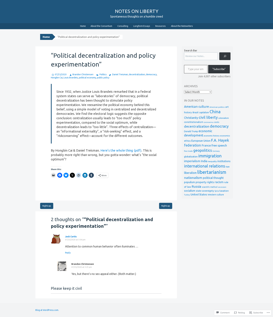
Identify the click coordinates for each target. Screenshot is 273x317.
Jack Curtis (71, 236)
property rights (205, 182)
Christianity (191, 117)
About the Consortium (101, 26)
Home (83, 26)
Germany (216, 151)
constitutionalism (193, 122)
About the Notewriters (182, 26)
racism (219, 182)
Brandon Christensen (83, 74)
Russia (196, 186)
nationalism (193, 177)
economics (225, 136)
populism (189, 182)
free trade (188, 151)
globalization (191, 156)
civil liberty (208, 117)
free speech (219, 145)
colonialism (223, 118)
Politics (103, 74)
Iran (228, 166)
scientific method (209, 187)
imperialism (192, 161)
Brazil (195, 112)
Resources (160, 26)
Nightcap (46, 206)
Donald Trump (191, 131)
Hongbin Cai (57, 77)
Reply (68, 252)
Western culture (216, 194)
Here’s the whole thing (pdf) (120, 150)
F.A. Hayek (220, 140)
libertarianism (211, 172)
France (206, 145)
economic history (212, 136)
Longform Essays (141, 26)
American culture (196, 106)
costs (216, 122)
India (204, 161)
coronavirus (208, 122)
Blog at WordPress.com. (47, 310)
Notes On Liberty (136, 11)
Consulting (122, 26)
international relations (204, 166)
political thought (213, 177)
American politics (217, 107)
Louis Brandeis (71, 77)
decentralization (137, 74)
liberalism (190, 172)
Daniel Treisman (120, 74)
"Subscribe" (219, 69)
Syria (217, 191)
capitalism (204, 112)
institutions (224, 161)
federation (192, 145)
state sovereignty (205, 190)
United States (199, 194)
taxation (224, 190)
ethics (187, 140)
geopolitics (202, 150)
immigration (210, 155)
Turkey (187, 195)
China (215, 111)
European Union (200, 140)
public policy (103, 77)
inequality (212, 161)
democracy (151, 74)
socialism (189, 190)
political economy (87, 77)
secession (222, 187)
